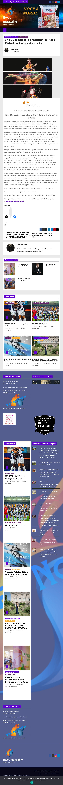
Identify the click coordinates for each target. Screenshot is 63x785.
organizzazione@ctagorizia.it (14, 201)
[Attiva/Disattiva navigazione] (54, 30)
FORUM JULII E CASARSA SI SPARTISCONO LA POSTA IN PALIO (48, 542)
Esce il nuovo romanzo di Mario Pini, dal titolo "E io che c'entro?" (49, 532)
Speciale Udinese (10, 302)
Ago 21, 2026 (9, 363)
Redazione (15, 49)
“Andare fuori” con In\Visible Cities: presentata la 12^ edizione (24, 281)
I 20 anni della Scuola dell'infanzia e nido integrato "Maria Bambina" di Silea (49, 484)
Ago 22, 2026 (10, 328)
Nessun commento (11, 579)
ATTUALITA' (36, 302)
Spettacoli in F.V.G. (38, 340)
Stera (17, 328)
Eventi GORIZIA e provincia (11, 36)
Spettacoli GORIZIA (23, 36)
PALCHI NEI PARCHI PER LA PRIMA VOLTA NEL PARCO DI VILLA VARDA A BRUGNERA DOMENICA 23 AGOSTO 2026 (45, 360)
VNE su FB (56, 771)
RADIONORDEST (55, 774)
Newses (27, 775)
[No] (61, 780)
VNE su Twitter (49, 771)
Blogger (40, 774)
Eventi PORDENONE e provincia (41, 338)
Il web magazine (13, 759)
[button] (58, 30)
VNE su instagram (39, 771)
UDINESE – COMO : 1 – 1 (39, 324)
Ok (32, 782)
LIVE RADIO (46, 774)
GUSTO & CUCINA (16, 338)
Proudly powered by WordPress (11, 775)
